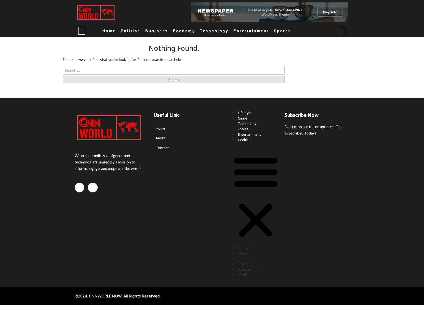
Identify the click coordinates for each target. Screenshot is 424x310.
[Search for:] (174, 70)
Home (109, 31)
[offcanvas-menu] (81, 31)
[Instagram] (93, 187)
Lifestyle (244, 112)
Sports (282, 31)
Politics (130, 31)
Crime (242, 118)
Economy (184, 31)
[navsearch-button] (342, 30)
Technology (214, 31)
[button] (255, 196)
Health (243, 139)
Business (156, 31)
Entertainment (251, 31)
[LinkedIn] (79, 187)
